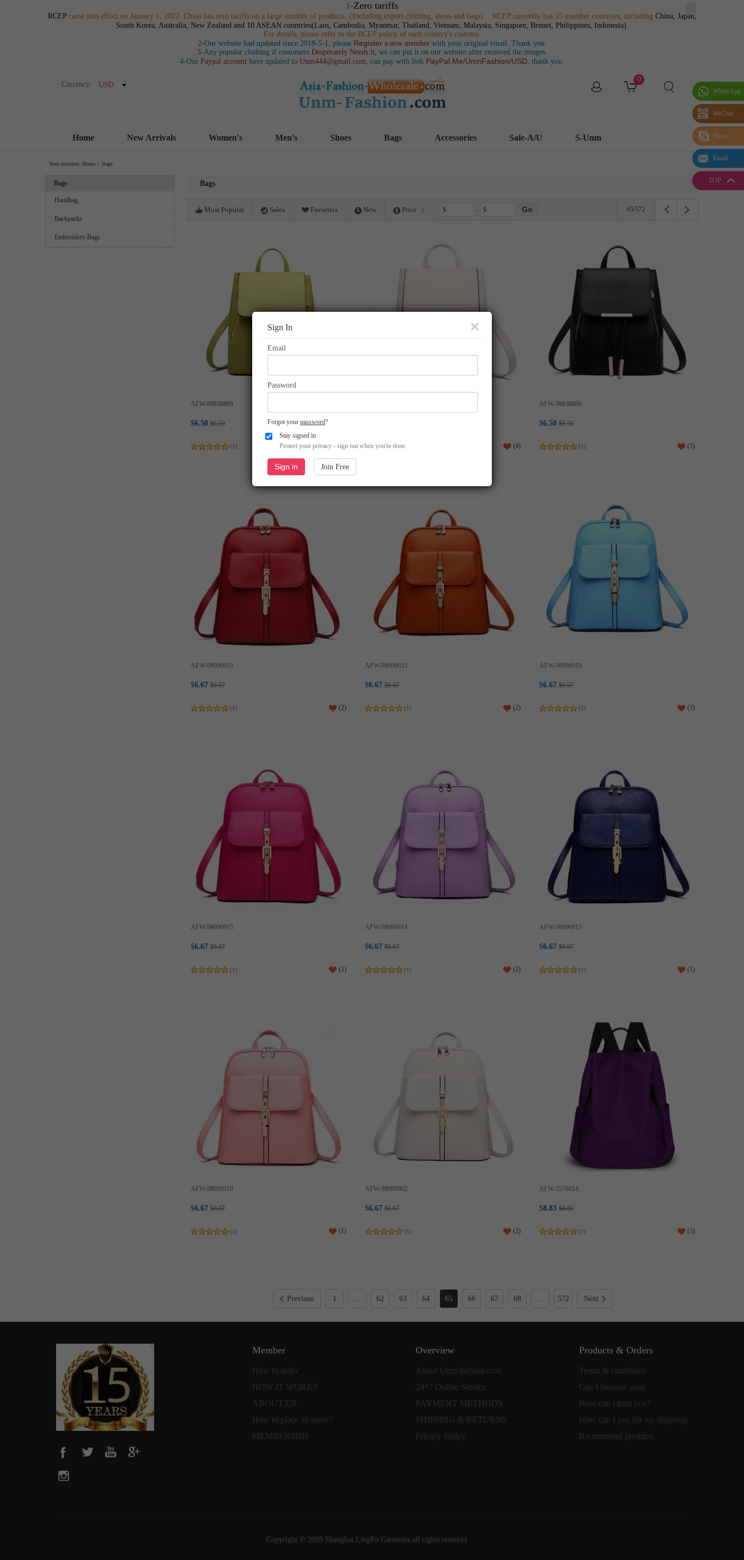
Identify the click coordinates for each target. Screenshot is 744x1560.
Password (281, 385)
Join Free (335, 467)
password (312, 422)
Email (276, 348)
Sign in (286, 466)
